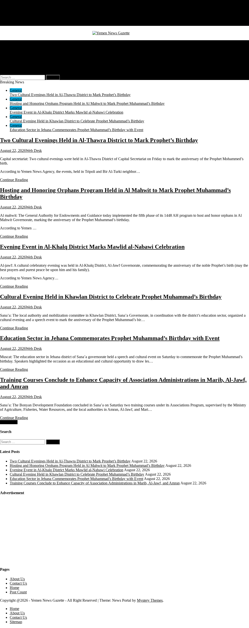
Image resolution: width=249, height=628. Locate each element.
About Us (17, 15)
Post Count (18, 592)
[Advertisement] (36, 530)
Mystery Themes (150, 600)
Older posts (9, 422)
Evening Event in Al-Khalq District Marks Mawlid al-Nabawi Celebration (66, 112)
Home (14, 10)
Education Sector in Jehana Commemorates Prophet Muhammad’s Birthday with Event (76, 130)
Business (16, 47)
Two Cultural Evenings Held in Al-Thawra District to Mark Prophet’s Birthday (70, 95)
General (16, 42)
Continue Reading (14, 180)
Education (17, 55)
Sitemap (16, 23)
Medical (16, 51)
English (25, 64)
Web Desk (34, 150)
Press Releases (21, 60)
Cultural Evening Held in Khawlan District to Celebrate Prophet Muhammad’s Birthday (77, 121)
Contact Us (18, 19)
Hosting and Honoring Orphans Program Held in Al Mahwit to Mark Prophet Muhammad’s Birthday (87, 103)
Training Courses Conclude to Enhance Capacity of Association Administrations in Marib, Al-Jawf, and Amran (95, 483)
